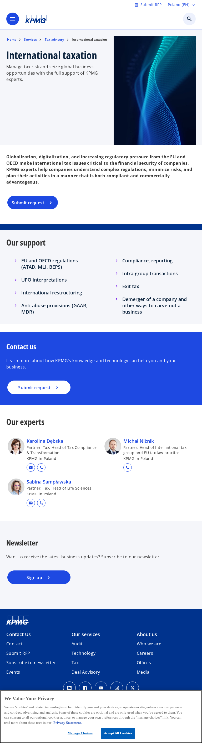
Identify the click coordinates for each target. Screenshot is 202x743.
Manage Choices (80, 733)
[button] (31, 467)
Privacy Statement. (67, 723)
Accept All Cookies (118, 733)
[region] (101, 716)
